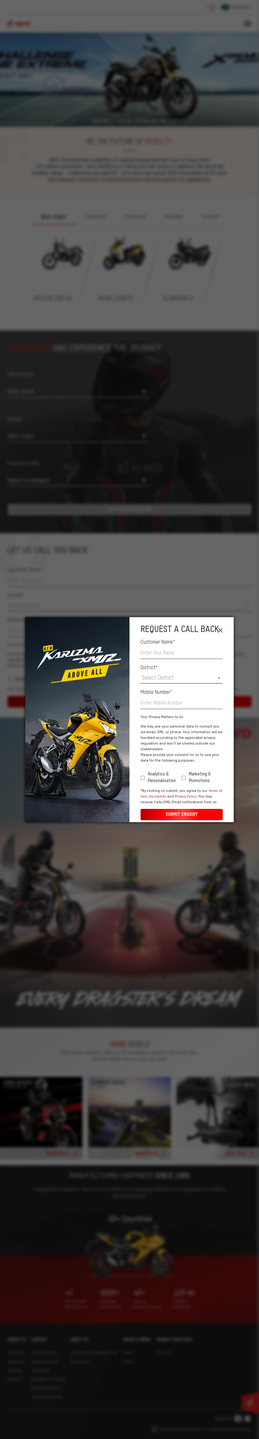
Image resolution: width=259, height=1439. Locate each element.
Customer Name (158, 642)
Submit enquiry (182, 814)
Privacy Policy (185, 796)
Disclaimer (157, 796)
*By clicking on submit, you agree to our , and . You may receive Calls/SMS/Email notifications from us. (181, 796)
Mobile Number (156, 692)
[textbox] (182, 678)
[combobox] (182, 679)
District (149, 667)
